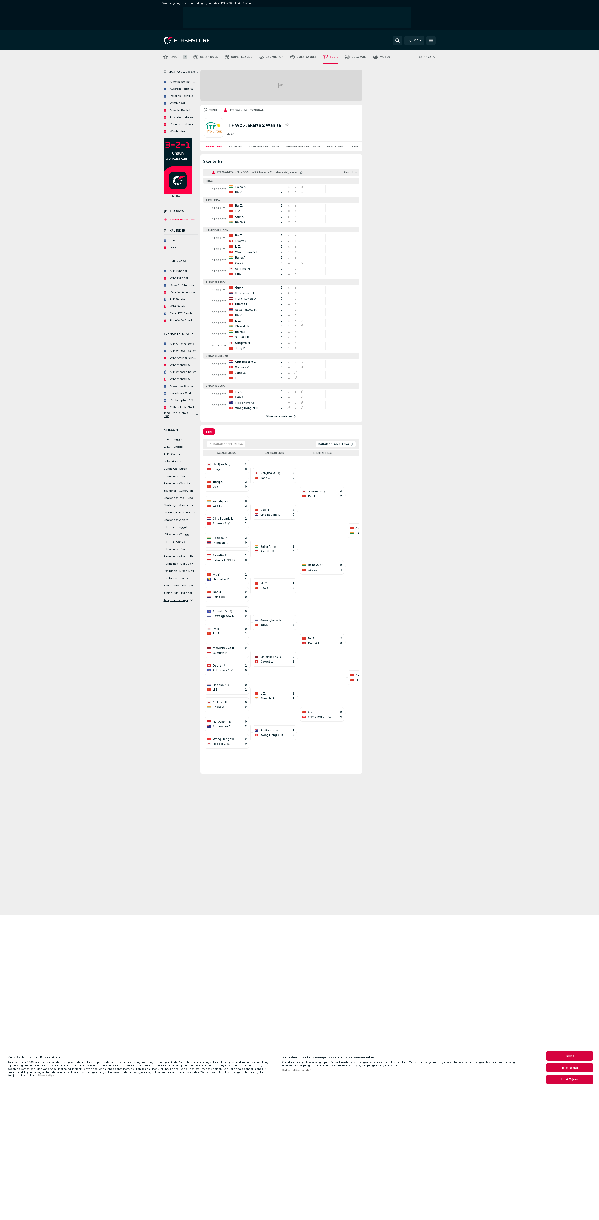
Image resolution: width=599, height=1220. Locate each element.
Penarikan (335, 146)
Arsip (354, 146)
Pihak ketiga (46, 1075)
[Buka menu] (431, 40)
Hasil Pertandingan (263, 146)
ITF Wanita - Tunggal (247, 110)
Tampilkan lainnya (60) (176, 414)
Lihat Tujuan (569, 1079)
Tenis (213, 110)
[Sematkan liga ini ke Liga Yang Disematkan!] (286, 125)
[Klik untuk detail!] (281, 189)
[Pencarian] (397, 40)
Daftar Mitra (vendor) (297, 1070)
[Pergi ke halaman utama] (196, 40)
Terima (569, 1055)
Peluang (235, 146)
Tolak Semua (569, 1067)
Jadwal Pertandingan (303, 146)
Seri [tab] (209, 431)
